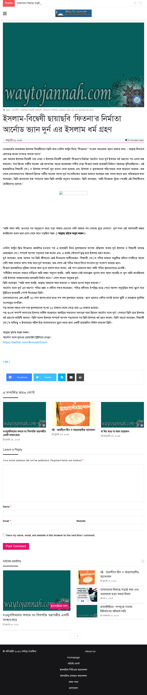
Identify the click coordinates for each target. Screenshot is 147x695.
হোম (7, 110)
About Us (90, 651)
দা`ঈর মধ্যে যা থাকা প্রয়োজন (115, 431)
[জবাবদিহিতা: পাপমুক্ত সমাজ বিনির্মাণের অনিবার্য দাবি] (86, 611)
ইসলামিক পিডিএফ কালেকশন (73, 669)
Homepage (73, 657)
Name (7, 506)
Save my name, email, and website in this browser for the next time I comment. (50, 535)
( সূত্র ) (6, 362)
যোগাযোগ (73, 688)
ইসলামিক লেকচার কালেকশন (73, 675)
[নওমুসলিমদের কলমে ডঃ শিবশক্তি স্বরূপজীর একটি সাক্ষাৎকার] (24, 415)
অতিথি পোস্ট (74, 663)
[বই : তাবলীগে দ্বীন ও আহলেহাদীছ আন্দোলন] (73, 414)
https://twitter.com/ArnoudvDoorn (25, 342)
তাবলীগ (15, 110)
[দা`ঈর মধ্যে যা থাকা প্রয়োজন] (122, 415)
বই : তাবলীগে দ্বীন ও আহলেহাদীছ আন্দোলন (73, 430)
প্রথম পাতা (73, 682)
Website (81, 521)
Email (7, 521)
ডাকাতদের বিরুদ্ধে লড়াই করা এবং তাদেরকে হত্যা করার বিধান (46, 3)
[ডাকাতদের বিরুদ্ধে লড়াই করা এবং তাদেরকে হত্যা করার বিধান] (86, 595)
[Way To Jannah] (73, 13)
